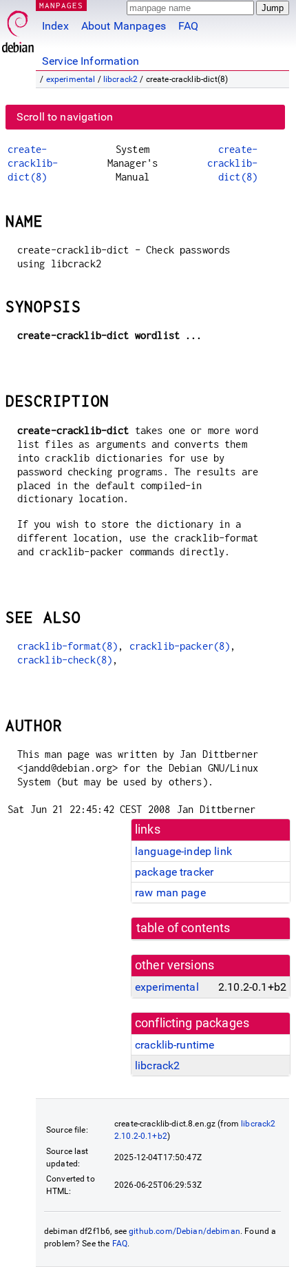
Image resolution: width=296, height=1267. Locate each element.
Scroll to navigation (65, 116)
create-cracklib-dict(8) (33, 163)
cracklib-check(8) (65, 660)
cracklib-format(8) (67, 646)
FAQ (188, 25)
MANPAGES (61, 5)
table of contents (183, 928)
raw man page (170, 892)
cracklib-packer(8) (180, 646)
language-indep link (183, 851)
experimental (71, 79)
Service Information (90, 61)
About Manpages (123, 25)
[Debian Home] (18, 28)
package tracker (174, 871)
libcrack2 (120, 79)
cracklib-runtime (174, 1044)
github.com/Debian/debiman (184, 1231)
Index (55, 25)
